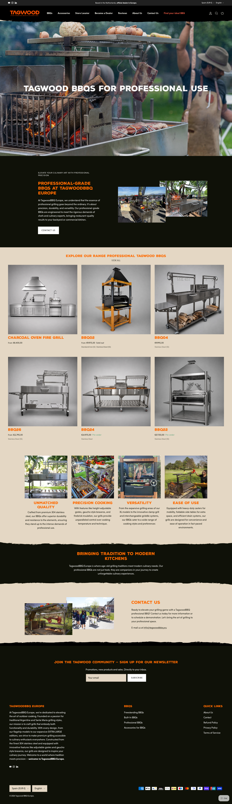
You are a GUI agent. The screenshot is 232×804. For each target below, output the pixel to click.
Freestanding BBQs (134, 712)
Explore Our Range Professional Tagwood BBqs (116, 256)
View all (116, 260)
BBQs (49, 13)
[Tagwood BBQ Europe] (25, 13)
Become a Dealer (104, 13)
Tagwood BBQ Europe (24, 796)
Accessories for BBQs (134, 727)
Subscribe (137, 678)
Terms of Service (212, 732)
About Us (137, 13)
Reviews (122, 13)
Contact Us (152, 13)
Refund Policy (211, 722)
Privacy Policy (211, 727)
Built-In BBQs (130, 717)
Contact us (48, 230)
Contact (207, 717)
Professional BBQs (133, 722)
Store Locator (82, 13)
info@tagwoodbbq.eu (155, 627)
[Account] (210, 13)
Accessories (64, 13)
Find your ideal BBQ (174, 13)
